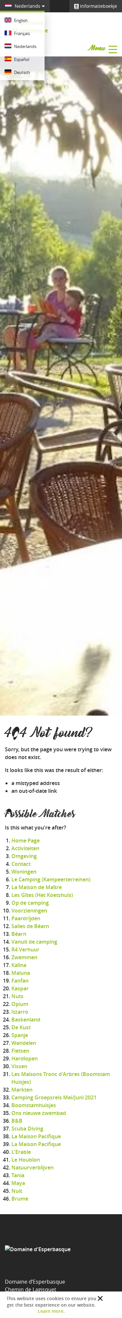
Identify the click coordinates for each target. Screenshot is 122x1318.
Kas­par (20, 988)
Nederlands (27, 6)
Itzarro (19, 1011)
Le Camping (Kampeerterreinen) (50, 879)
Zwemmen (24, 957)
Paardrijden (25, 918)
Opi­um (19, 1004)
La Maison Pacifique (36, 1136)
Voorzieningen (29, 910)
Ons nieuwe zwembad (38, 1113)
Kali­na (18, 965)
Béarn (18, 933)
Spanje (19, 1035)
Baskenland (25, 1019)
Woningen (23, 871)
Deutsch (21, 72)
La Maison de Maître (36, 887)
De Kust (21, 1027)
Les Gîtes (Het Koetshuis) (42, 895)
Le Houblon (25, 1159)
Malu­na (20, 972)
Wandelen (23, 1042)
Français (21, 33)
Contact (21, 863)
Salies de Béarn (30, 926)
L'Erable (21, 1151)
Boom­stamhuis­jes (33, 1105)
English (20, 20)
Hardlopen (24, 1058)
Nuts (17, 996)
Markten (22, 1089)
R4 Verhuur (25, 949)
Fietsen (20, 1050)
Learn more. (51, 1311)
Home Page (25, 840)
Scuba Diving (27, 1128)
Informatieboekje (98, 6)
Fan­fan (20, 980)
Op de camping (30, 902)
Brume (19, 1198)
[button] (100, 1298)
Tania (17, 1175)
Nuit (16, 1190)
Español (21, 59)
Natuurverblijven (32, 1167)
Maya (18, 1183)
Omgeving (24, 856)
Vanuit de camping (34, 941)
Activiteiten (25, 848)
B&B (16, 1120)
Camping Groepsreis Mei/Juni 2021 (54, 1097)
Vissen (19, 1066)
